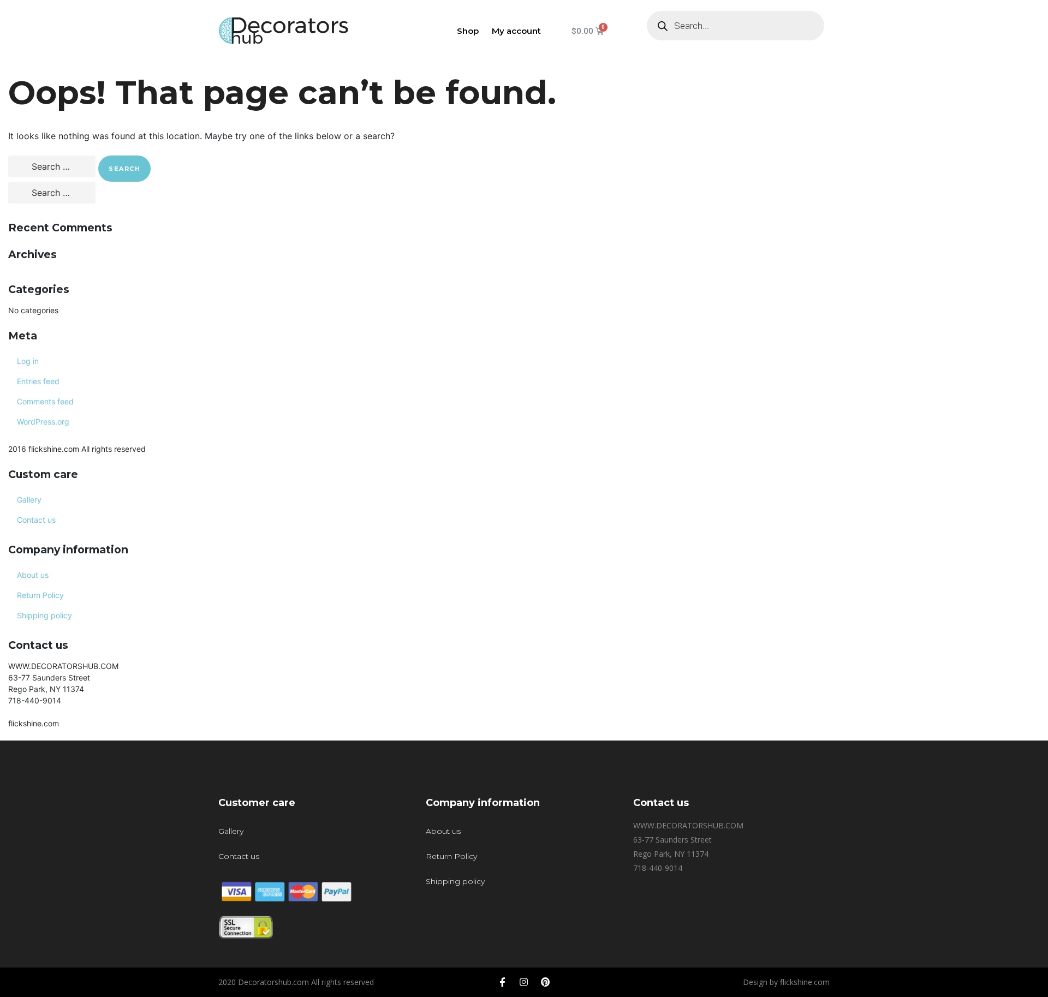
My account (516, 31)
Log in (28, 361)
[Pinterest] (545, 982)
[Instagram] (524, 982)
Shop (468, 31)
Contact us (36, 519)
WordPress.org (43, 421)
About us (33, 575)
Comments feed (45, 401)
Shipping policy (44, 615)
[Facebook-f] (502, 982)
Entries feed (38, 381)
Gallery (29, 499)
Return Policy (40, 595)
